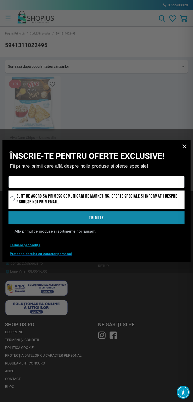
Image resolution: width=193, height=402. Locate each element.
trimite (96, 218)
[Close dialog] (184, 146)
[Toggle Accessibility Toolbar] (183, 392)
